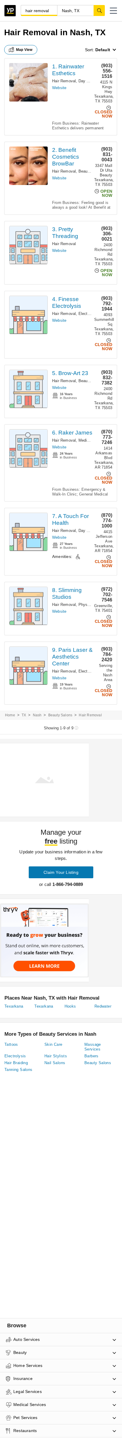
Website (59, 88)
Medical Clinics (91, 440)
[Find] (99, 10)
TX (24, 715)
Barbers (91, 1056)
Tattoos (11, 1044)
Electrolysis (88, 313)
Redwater (102, 1006)
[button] (113, 11)
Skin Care (53, 1044)
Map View (24, 50)
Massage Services (92, 1046)
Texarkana (13, 1006)
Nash (37, 715)
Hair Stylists (55, 1056)
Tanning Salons (18, 1069)
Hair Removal (64, 81)
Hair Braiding (16, 1063)
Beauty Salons (91, 171)
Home (10, 715)
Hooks (70, 1006)
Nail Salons (54, 1063)
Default (102, 49)
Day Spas (87, 81)
